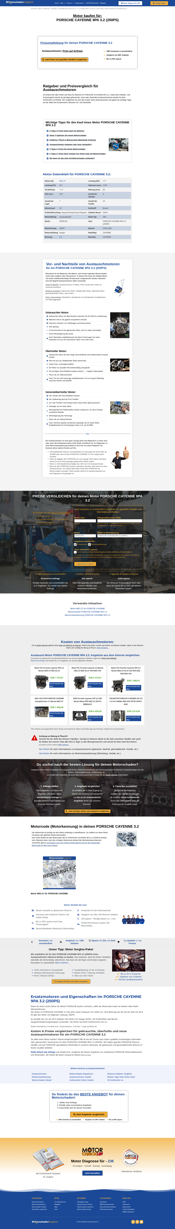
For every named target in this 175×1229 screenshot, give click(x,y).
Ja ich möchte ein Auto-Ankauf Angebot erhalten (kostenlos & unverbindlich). (104, 552)
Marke (77, 533)
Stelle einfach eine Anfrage (43, 1052)
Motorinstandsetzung (98, 544)
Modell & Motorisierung (108, 533)
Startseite (34, 9)
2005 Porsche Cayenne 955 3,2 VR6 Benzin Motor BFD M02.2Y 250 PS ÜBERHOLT (87, 701)
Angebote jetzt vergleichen (85, 564)
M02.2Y (62, 181)
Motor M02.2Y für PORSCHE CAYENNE (87, 608)
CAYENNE (54, 9)
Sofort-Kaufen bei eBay (56, 684)
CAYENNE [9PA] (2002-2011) (67, 9)
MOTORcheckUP (93, 3)
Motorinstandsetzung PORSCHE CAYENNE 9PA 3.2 (87, 615)
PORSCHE (46, 9)
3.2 (60, 237)
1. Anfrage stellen (49, 786)
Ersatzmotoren (82, 544)
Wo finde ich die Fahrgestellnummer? (108, 528)
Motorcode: (79, 518)
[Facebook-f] (137, 1222)
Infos (61, 3)
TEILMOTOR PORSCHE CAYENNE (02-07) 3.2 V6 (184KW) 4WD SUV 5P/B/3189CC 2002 (125, 701)
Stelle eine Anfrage (38, 661)
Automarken (79, 3)
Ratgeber (103, 3)
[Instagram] (133, 1222)
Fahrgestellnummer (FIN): (109, 518)
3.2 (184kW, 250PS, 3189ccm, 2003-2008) (90, 9)
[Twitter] (141, 1222)
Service (69, 3)
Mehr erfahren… (63, 745)
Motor (40, 9)
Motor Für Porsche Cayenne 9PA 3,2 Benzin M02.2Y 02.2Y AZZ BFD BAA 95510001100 (125, 671)
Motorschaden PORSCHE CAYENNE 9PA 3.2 (87, 612)
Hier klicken (44, 749)
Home (57, 3)
